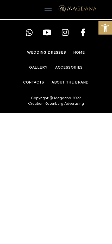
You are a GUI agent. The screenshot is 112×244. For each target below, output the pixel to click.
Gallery (38, 67)
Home (79, 52)
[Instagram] (65, 32)
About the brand (70, 82)
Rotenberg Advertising (64, 104)
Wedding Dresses (46, 52)
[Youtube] (47, 32)
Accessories (69, 67)
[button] (105, 28)
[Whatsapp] (29, 32)
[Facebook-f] (83, 32)
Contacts (33, 82)
